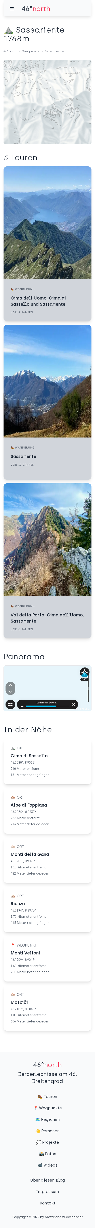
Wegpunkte (31, 51)
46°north (10, 51)
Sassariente (54, 51)
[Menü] (11, 9)
